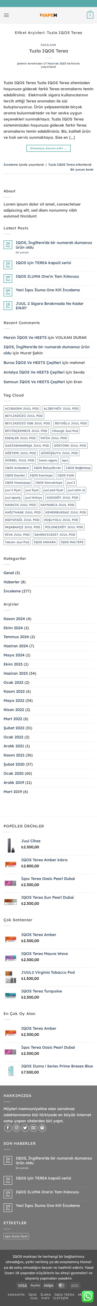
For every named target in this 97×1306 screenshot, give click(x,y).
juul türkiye (33, 497)
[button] (6, 15)
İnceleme (48, 45)
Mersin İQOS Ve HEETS (25, 337)
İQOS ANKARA (45, 542)
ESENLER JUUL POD (20, 438)
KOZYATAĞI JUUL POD (22, 520)
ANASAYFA (16, 1294)
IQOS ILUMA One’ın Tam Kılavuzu (47, 276)
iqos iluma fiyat (16, 1236)
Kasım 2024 (14, 618)
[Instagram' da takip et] (16, 1128)
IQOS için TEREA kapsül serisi (43, 263)
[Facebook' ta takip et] (8, 1128)
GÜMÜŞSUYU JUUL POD (59, 453)
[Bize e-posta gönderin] (33, 1128)
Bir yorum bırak (81, 169)
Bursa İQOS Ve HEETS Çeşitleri (32, 362)
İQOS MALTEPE (72, 542)
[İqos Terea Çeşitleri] (48, 15)
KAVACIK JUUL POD (20, 505)
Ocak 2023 (13, 682)
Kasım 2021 (14, 755)
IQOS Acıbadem (17, 468)
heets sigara (48, 460)
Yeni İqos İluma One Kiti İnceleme (48, 290)
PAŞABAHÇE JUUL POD (22, 527)
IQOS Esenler (15, 475)
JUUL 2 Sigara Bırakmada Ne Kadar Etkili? (50, 305)
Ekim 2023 (13, 664)
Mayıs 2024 (14, 655)
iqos (65, 460)
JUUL (34, 1298)
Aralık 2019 (14, 782)
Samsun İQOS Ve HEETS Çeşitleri (34, 381)
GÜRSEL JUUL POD (19, 460)
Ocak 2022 (13, 737)
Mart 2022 (13, 718)
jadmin (22, 63)
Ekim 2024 (13, 627)
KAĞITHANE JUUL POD (23, 512)
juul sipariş (12, 497)
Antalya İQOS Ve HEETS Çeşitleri (34, 372)
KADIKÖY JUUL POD (62, 497)
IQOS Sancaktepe (48, 482)
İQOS (32, 1294)
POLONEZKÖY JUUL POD (64, 527)
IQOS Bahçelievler (47, 468)
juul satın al (76, 490)
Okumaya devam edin (48, 148)
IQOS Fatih (65, 475)
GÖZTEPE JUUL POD (20, 453)
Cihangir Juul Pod (65, 431)
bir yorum (23, 252)
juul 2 (71, 482)
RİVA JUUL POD (17, 534)
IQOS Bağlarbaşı (78, 468)
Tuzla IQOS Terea (48, 51)
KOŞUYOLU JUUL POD (61, 520)
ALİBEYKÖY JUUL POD (61, 408)
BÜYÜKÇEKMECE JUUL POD (26, 431)
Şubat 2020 (14, 764)
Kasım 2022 (14, 691)
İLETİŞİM (60, 1298)
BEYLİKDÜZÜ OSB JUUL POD (27, 423)
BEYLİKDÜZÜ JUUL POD (24, 416)
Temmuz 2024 (16, 636)
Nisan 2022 (14, 709)
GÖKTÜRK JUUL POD (70, 445)
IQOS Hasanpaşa (18, 482)
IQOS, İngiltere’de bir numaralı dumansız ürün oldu (54, 244)
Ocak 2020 (14, 773)
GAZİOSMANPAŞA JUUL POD (27, 445)
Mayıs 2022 (14, 700)
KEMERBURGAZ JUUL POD (65, 512)
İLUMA (45, 1294)
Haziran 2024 (16, 646)
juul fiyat (32, 490)
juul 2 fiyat (13, 490)
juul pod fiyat (53, 490)
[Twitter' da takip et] (25, 1128)
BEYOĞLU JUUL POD (71, 423)
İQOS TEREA (64, 1294)
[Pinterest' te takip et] (42, 1128)
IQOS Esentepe (41, 475)
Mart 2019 (13, 791)
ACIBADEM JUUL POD (22, 408)
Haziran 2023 (16, 673)
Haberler (12, 582)
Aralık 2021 (14, 746)
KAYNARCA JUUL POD (57, 505)
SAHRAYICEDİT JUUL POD (54, 534)
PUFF (45, 1298)
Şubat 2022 (14, 728)
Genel (9, 572)
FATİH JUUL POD (53, 438)
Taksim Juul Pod (17, 542)
